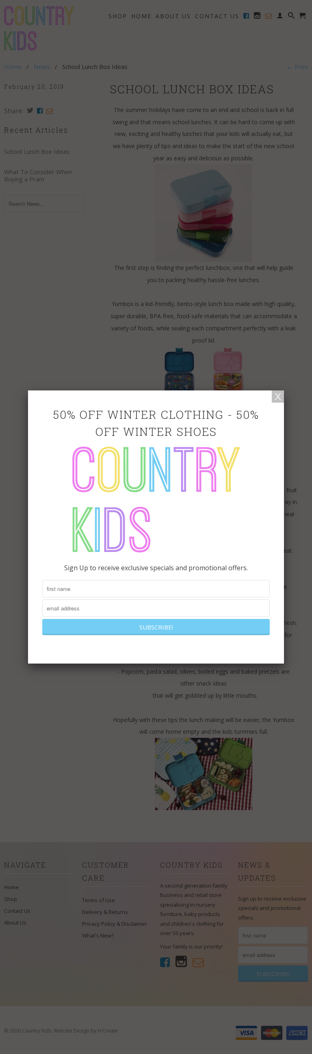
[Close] (278, 396)
